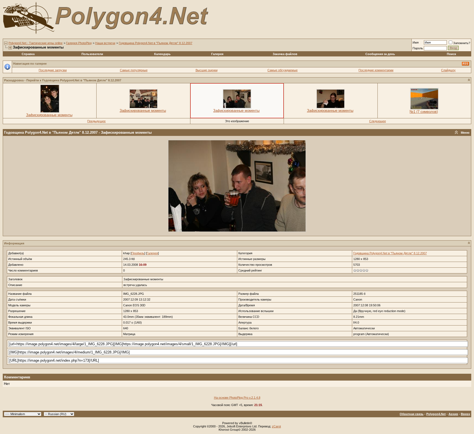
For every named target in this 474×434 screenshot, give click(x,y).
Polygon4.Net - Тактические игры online (36, 43)
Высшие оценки (207, 70)
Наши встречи (105, 43)
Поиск (451, 54)
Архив (453, 414)
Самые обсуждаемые (282, 70)
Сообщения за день (380, 54)
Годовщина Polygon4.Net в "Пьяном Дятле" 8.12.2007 (155, 43)
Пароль (418, 48)
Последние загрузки (53, 70)
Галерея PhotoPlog (79, 43)
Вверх (465, 414)
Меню (465, 132)
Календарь (162, 54)
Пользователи (92, 54)
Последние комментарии (376, 70)
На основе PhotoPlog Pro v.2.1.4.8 (237, 397)
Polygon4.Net (436, 414)
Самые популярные (134, 70)
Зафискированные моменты (49, 115)
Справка (28, 54)
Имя (416, 42)
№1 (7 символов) (424, 112)
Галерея (217, 54)
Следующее (377, 121)
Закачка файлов (285, 54)
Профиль (137, 253)
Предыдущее (96, 121)
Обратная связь (412, 414)
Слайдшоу (448, 70)
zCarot (276, 426)
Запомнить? (461, 43)
